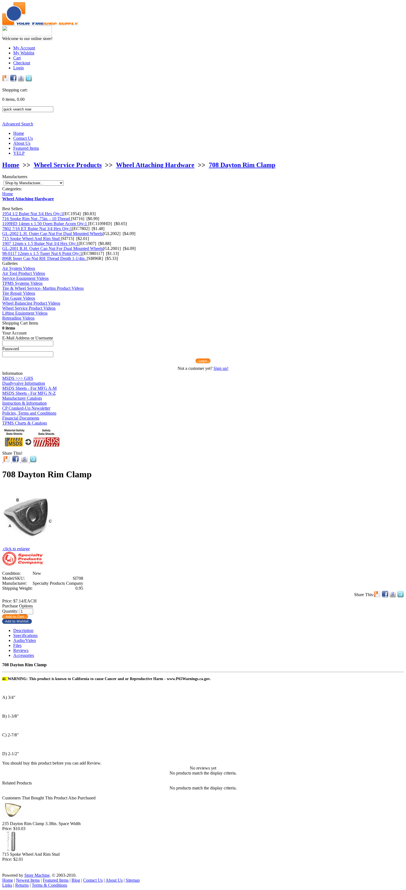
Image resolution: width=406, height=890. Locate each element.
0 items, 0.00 (13, 99)
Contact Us (23, 138)
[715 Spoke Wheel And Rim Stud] (12, 850)
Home (18, 133)
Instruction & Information (24, 403)
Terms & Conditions (49, 885)
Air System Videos (18, 268)
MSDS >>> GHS (17, 378)
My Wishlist (23, 53)
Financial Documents (20, 418)
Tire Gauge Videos (18, 298)
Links (7, 885)
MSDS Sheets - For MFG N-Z (29, 393)
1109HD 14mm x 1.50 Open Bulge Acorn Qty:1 (45, 223)
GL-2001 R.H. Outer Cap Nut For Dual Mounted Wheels (52, 248)
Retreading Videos (18, 318)
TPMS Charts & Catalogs (24, 423)
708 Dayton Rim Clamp (242, 164)
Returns (22, 885)
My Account (24, 48)
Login (18, 67)
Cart (17, 58)
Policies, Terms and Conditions (29, 413)
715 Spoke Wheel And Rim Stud (31, 238)
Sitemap (133, 880)
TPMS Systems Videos (22, 283)
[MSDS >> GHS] (32, 448)
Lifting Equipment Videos (25, 313)
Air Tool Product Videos (23, 273)
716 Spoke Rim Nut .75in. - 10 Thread (36, 218)
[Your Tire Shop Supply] (40, 24)
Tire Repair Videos (18, 293)
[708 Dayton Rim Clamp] (31, 545)
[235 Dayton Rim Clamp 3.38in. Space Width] (12, 819)
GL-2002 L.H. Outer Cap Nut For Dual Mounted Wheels (52, 233)
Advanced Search (17, 124)
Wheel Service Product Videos (29, 308)
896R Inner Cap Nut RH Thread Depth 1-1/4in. (44, 258)
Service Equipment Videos (25, 278)
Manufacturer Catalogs (22, 398)
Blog (76, 880)
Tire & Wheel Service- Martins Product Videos (43, 288)
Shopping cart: (15, 90)
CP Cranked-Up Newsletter (26, 408)
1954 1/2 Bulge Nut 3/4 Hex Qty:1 (32, 213)
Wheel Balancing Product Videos (31, 303)
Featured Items (26, 148)
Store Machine (37, 875)
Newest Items (28, 880)
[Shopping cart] (203, 85)
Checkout (21, 62)
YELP (19, 153)
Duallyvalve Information (23, 383)
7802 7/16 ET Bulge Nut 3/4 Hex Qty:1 (37, 228)
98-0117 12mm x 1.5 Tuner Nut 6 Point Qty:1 (42, 253)
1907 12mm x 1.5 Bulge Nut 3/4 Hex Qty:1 (40, 243)
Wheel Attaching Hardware (155, 164)
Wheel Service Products (68, 164)
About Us (21, 143)
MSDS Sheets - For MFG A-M (29, 388)
